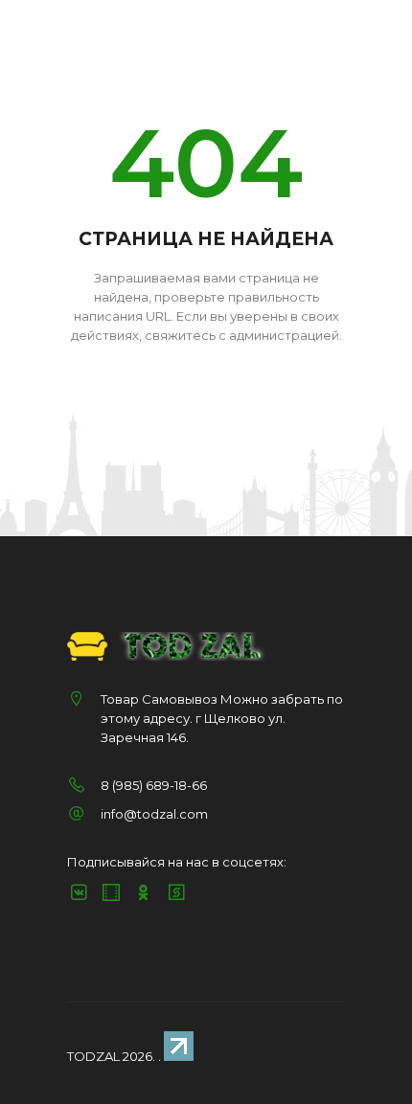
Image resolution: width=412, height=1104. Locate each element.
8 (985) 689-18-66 (154, 785)
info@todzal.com (154, 814)
